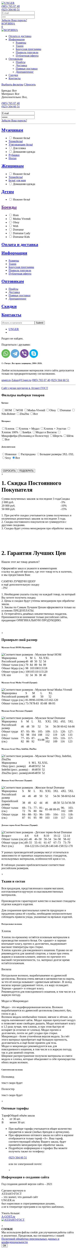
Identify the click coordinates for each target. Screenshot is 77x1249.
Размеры (21, 42)
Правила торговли (27, 52)
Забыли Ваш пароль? (14, 20)
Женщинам (12, 166)
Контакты (15, 78)
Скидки (13, 75)
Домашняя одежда (24, 151)
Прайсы (20, 62)
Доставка (21, 65)
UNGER (14, 329)
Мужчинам (12, 130)
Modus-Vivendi (36, 410)
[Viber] (24, 353)
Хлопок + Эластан (55, 428)
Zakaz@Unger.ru (21, 380)
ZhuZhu (24, 413)
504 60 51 (10, 9)
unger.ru (6, 380)
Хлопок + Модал (29, 428)
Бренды (9, 207)
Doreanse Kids (21, 236)
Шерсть (57, 435)
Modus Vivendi (21, 218)
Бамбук (27, 432)
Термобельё (16, 141)
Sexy (8, 457)
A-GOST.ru (8, 1216)
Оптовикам (16, 58)
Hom (16, 215)
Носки (12, 158)
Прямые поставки (27, 68)
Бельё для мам (17, 180)
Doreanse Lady (21, 233)
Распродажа (28, 454)
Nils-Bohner (8, 413)
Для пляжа (19, 148)
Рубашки (14, 154)
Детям (7, 191)
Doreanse (18, 229)
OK (4, 1245)
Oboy (16, 222)
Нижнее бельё (21, 138)
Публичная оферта (27, 55)
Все (35, 413)
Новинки (10, 454)
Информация (17, 39)
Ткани (19, 45)
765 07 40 (10, 6)
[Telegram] (15, 353)
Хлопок (10, 428)
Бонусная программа (28, 49)
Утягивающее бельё (21, 144)
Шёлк (70, 435)
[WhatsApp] (5, 353)
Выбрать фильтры (12, 84)
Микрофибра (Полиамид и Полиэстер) (25, 435)
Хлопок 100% (9, 432)
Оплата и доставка (20, 36)
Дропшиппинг (25, 71)
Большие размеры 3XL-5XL (57, 454)
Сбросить (30, 84)
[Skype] (33, 353)
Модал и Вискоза (46, 432)
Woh (15, 226)
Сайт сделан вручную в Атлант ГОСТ (24, 388)
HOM (8, 410)
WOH (19, 410)
